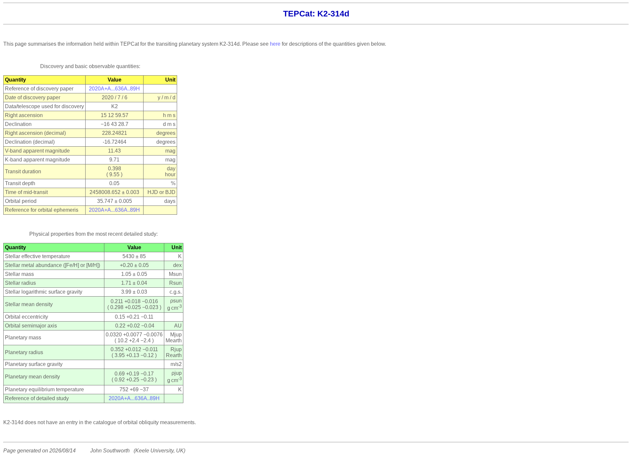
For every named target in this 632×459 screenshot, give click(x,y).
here (275, 44)
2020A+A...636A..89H (114, 88)
